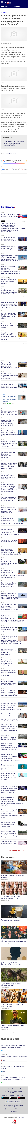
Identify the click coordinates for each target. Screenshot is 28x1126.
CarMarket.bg (5, 1090)
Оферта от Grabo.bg (5, 394)
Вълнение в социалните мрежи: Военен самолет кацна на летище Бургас (9, 629)
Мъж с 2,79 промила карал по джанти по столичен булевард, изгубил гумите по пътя (9, 693)
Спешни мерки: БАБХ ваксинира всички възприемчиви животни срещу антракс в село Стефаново (12, 521)
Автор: (3, 153)
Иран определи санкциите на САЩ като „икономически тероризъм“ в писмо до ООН (10, 757)
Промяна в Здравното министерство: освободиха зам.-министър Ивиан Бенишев (10, 365)
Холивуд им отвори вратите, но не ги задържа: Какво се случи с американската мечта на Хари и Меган (12, 801)
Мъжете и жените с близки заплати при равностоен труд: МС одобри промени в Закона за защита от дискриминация (13, 488)
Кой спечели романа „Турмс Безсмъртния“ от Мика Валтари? (11, 963)
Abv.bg (3, 1088)
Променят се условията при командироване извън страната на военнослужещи (9, 465)
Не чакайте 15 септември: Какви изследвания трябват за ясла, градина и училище (9, 717)
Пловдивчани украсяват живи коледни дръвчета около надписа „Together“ (13, 143)
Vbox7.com (8, 1088)
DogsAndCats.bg (20, 1088)
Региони (17, 6)
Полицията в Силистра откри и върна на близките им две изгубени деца (9, 662)
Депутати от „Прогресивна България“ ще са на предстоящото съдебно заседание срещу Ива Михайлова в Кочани (12, 618)
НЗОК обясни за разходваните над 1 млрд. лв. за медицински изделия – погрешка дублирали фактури (12, 574)
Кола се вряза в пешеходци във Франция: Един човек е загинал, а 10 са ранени (9, 747)
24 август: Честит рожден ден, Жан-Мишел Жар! (12, 1026)
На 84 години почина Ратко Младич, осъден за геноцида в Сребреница (8, 673)
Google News (7, 169)
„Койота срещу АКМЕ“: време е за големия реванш (12, 1005)
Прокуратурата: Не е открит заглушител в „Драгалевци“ (8, 824)
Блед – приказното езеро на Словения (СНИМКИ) (7, 767)
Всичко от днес (14, 851)
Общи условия (21, 1117)
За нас (5, 1105)
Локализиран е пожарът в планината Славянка (9, 541)
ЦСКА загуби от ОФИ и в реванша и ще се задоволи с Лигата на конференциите (13, 1078)
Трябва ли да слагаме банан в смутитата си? (10, 921)
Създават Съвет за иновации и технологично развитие (9, 386)
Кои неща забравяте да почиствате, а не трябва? (13, 876)
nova (4, 1050)
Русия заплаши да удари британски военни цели (9, 215)
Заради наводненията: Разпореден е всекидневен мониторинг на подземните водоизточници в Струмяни (10, 270)
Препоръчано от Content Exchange (18, 1032)
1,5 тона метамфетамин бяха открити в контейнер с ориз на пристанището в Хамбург (9, 607)
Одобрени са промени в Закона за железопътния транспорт (9, 455)
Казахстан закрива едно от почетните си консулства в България (9, 412)
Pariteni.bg (6, 1091)
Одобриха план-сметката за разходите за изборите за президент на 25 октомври (10, 531)
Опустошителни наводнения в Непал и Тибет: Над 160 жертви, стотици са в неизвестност (10, 727)
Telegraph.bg (13, 1092)
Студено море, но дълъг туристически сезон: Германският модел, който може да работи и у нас (11, 706)
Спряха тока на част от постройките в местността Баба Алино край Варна (9, 562)
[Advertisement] (14, 188)
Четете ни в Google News (14, 1101)
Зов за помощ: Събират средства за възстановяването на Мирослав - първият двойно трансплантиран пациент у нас (11, 640)
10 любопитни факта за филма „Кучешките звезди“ (11, 984)
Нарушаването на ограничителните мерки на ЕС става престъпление (9, 376)
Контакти (11, 1106)
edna (4, 1060)
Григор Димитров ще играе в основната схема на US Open (8, 248)
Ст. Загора (7, 207)
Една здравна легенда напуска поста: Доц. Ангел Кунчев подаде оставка (8, 776)
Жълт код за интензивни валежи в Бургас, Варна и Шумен (9, 737)
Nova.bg (20, 1091)
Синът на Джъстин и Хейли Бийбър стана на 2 (14, 1056)
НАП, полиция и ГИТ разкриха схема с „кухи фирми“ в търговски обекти (9, 315)
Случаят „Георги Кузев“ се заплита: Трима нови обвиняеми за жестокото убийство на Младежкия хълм (13, 814)
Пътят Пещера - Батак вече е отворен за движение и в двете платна (8, 585)
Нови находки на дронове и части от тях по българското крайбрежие (9, 651)
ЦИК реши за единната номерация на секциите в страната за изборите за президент (9, 305)
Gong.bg (14, 1088)
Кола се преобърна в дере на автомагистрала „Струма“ (9, 325)
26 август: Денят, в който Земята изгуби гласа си (12, 1067)
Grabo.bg (22, 1090)
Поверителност (10, 1108)
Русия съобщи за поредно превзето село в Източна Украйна (9, 683)
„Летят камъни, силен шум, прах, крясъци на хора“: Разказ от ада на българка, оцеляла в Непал (10, 834)
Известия (15, 1111)
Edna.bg (11, 1091)
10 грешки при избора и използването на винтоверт (13, 942)
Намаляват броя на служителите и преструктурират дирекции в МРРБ (7, 422)
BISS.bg (10, 1090)
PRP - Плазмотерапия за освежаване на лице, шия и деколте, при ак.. (9, 399)
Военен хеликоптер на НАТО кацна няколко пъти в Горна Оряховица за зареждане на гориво (9, 596)
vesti (4, 1071)
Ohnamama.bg (16, 1090)
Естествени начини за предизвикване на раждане (8, 281)
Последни (4, 6)
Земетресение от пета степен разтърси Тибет (9, 842)
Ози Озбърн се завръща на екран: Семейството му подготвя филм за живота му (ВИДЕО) (9, 789)
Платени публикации (18, 1105)
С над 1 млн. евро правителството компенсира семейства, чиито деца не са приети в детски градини (12, 336)
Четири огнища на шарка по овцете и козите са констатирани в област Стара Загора (9, 291)
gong (4, 1083)
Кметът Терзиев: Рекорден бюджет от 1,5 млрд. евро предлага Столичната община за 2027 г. (11, 551)
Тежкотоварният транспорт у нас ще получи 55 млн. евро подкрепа (8, 476)
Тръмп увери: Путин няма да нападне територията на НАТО (8, 239)
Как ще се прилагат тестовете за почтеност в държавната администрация (9, 510)
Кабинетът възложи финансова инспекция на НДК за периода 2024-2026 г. (9, 444)
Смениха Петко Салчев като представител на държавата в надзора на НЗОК (9, 433)
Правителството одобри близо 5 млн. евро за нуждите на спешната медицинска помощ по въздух (11, 258)
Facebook (17, 169)
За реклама (10, 1105)
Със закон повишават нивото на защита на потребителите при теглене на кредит (8, 499)
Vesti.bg (15, 1091)
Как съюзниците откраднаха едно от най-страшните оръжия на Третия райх (13, 1046)
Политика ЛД (20, 1108)
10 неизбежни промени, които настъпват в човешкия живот (11, 897)
